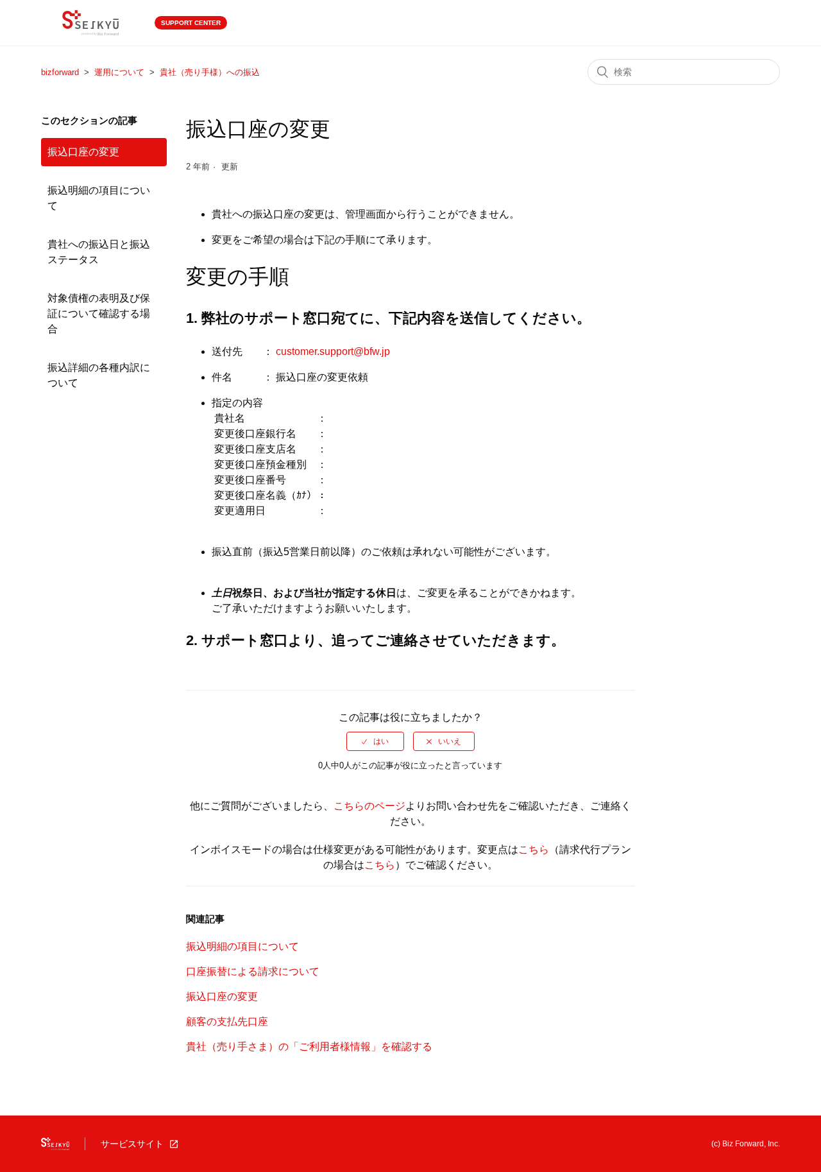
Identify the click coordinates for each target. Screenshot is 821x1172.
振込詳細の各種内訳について (98, 375)
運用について (119, 72)
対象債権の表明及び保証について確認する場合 (98, 313)
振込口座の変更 (83, 151)
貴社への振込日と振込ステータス (98, 252)
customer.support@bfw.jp (333, 351)
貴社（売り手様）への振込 (210, 72)
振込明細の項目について (98, 198)
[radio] (375, 741)
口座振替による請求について (252, 971)
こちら (533, 849)
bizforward (60, 72)
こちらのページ (369, 805)
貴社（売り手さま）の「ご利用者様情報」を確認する (309, 1046)
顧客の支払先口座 (227, 1021)
